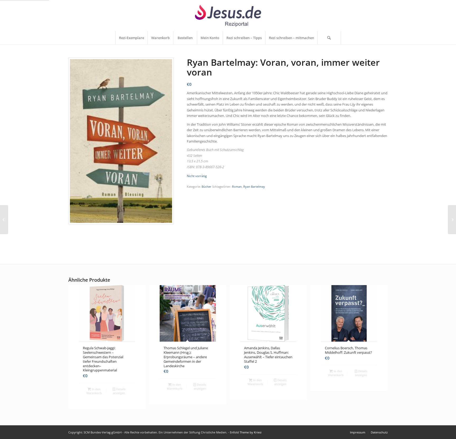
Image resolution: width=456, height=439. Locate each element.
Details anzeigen (119, 391)
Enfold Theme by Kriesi (246, 432)
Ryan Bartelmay (254, 186)
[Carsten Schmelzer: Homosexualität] (452, 219)
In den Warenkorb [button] (94, 391)
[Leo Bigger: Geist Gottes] (4, 219)
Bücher (206, 186)
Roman (237, 186)
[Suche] (329, 37)
